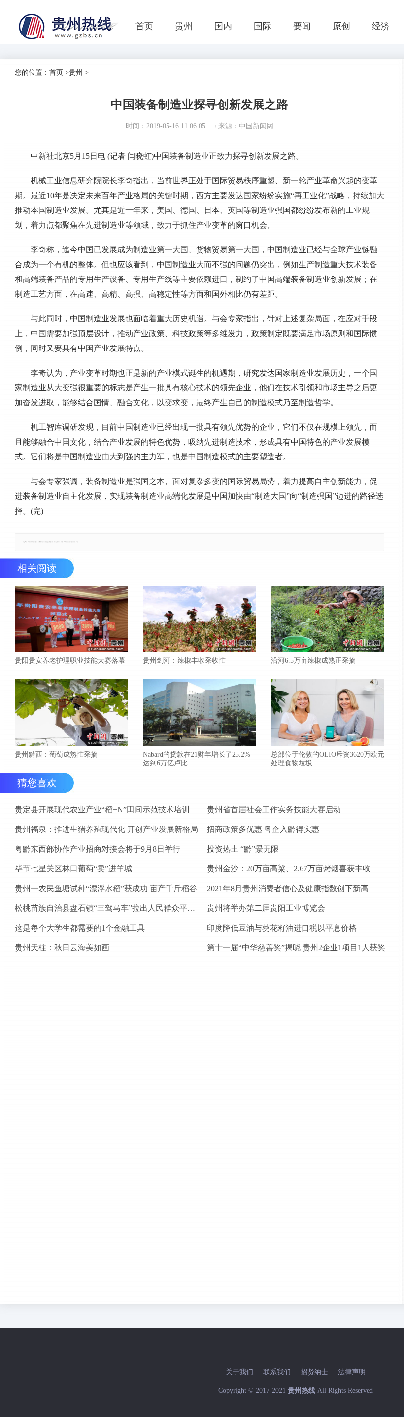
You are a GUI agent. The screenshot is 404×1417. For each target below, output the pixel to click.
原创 (341, 26)
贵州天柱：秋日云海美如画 (62, 947)
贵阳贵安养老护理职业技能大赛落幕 (70, 660)
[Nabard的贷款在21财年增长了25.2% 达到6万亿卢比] (199, 713)
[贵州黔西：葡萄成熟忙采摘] (71, 713)
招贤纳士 (314, 1372)
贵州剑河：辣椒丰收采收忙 (184, 660)
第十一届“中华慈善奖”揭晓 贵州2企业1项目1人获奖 (296, 947)
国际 (262, 26)
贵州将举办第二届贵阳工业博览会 (266, 908)
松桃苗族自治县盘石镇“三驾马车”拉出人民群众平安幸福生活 (107, 908)
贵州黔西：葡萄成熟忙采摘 (56, 754)
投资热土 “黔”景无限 (243, 849)
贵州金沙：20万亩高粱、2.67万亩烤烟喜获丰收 (288, 868)
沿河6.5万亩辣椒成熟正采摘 (313, 660)
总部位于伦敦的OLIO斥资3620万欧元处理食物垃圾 (327, 759)
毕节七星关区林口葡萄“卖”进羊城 (73, 868)
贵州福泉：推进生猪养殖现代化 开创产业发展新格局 (106, 829)
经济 (381, 26)
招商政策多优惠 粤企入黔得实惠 (263, 829)
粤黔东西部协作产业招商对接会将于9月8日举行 (97, 849)
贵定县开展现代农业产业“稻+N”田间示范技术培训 (102, 809)
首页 (144, 26)
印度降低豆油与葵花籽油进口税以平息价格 (282, 928)
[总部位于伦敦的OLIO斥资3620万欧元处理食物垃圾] (327, 713)
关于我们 (239, 1372)
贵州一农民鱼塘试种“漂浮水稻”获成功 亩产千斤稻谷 (106, 888)
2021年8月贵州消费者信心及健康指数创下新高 (288, 888)
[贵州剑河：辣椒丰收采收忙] (199, 620)
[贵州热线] (69, 39)
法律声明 (352, 1372)
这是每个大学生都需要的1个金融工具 (80, 928)
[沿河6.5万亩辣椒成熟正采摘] (327, 620)
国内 (223, 26)
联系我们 (277, 1372)
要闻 (302, 26)
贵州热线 (301, 1390)
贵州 (184, 26)
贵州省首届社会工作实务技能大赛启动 (274, 809)
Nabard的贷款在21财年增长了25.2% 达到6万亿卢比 (196, 759)
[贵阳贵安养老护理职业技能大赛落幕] (71, 620)
